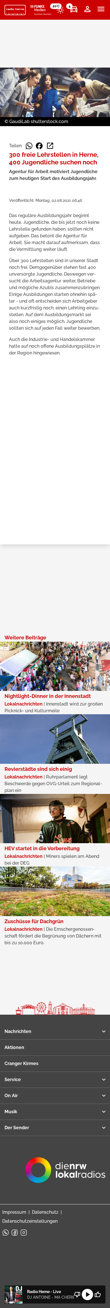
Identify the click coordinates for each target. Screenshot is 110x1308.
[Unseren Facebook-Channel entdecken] (14, 1232)
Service (13, 1079)
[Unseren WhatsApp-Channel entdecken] (5, 1232)
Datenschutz (45, 1212)
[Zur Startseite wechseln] (15, 10)
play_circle (87, 1294)
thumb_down (77, 1294)
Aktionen (14, 1047)
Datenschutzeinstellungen (30, 1221)
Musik (11, 1111)
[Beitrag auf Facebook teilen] (39, 145)
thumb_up (97, 1294)
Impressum (14, 1212)
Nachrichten (18, 1031)
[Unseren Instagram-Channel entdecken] (23, 1232)
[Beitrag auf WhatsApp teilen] (29, 145)
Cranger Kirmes (21, 1063)
